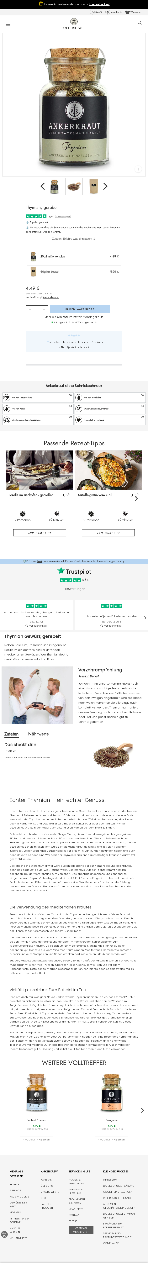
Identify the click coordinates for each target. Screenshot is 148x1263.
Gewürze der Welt (18, 1204)
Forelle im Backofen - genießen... (32, 494)
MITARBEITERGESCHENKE (19, 1220)
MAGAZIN (15, 1212)
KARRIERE (46, 1179)
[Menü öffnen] (8, 24)
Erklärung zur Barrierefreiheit (113, 1225)
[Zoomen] (138, 169)
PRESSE (73, 1221)
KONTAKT (74, 1215)
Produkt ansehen (36, 1139)
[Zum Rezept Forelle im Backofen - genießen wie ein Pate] (39, 470)
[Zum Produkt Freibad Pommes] (36, 1092)
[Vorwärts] (105, 186)
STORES (45, 1198)
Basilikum (15, 842)
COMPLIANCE (111, 1243)
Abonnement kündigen (77, 1201)
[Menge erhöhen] (44, 309)
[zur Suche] (139, 25)
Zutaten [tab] (11, 733)
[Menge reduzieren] (30, 309)
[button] (38, 397)
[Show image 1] (54, 186)
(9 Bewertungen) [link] (63, 216)
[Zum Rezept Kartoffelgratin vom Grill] (108, 470)
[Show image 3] (93, 186)
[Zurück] (42, 186)
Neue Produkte (19, 1196)
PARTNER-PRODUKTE (47, 1206)
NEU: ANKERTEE (18, 1238)
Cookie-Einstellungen (117, 1192)
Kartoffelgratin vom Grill (94, 494)
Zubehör (15, 1190)
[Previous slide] (12, 498)
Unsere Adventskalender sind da (66, 4)
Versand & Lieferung (75, 1191)
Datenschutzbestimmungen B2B (119, 1215)
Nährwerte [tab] (38, 733)
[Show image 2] (74, 186)
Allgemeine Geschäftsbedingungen (119, 1206)
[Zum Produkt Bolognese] (111, 1092)
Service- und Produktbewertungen (118, 1235)
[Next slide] (136, 498)
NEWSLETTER (76, 1209)
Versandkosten (51, 297)
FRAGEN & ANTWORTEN (76, 1181)
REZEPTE (14, 1184)
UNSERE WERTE (50, 1192)
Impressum (110, 1179)
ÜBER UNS (47, 1186)
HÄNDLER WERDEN (15, 1230)
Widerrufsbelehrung (117, 1198)
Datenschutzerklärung (119, 1186)
